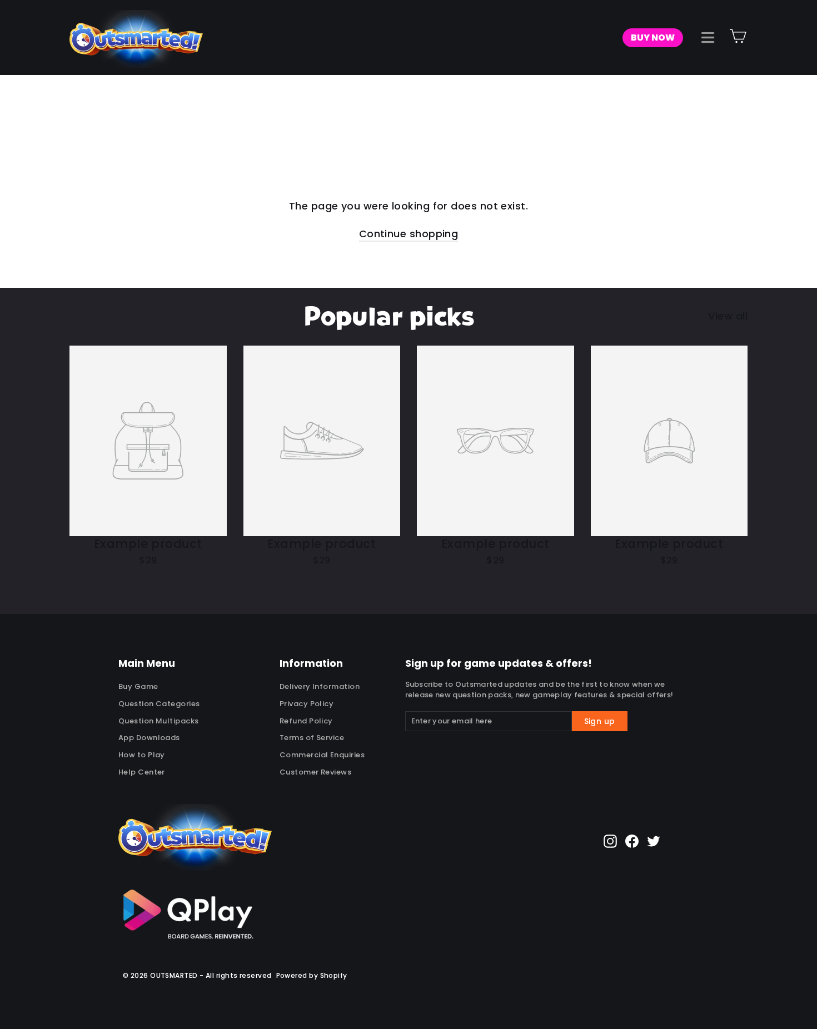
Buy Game (138, 686)
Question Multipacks (158, 721)
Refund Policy (306, 721)
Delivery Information (320, 686)
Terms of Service (312, 737)
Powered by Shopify (311, 975)
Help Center (141, 772)
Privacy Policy (306, 703)
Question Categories (159, 703)
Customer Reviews (315, 772)
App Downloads (149, 737)
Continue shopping (409, 234)
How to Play (141, 755)
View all (728, 316)
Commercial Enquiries (322, 755)
